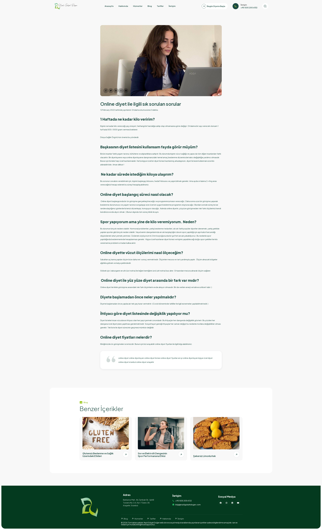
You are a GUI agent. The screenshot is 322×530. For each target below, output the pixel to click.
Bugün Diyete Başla (216, 6)
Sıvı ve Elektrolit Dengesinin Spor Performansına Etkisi (152, 455)
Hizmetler (138, 6)
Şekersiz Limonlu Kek (204, 456)
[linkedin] (232, 502)
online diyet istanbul (127, 362)
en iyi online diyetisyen (188, 358)
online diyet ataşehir (145, 362)
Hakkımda (123, 6)
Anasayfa (109, 6)
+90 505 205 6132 (183, 500)
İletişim (172, 6)
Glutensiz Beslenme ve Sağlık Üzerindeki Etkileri (98, 455)
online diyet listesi (152, 358)
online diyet (123, 358)
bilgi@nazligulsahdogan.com (188, 504)
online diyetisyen (136, 358)
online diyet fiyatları (169, 358)
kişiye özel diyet (205, 358)
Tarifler (160, 6)
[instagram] (226, 502)
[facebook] (220, 502)
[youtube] (237, 502)
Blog (150, 6)
